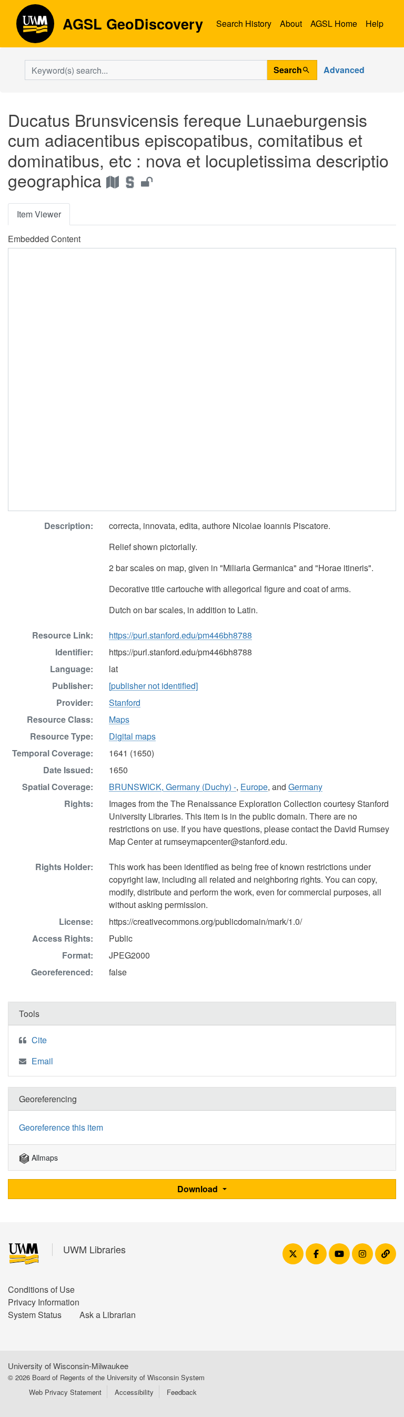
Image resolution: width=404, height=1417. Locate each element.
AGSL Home (333, 23)
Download (198, 1189)
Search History (243, 23)
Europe (254, 787)
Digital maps (132, 736)
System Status (35, 1315)
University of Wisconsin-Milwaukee (68, 1365)
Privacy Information (43, 1302)
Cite (39, 1040)
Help (374, 23)
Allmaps (43, 1157)
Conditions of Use (41, 1289)
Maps (119, 719)
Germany (305, 787)
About (291, 23)
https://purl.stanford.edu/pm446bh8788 (180, 635)
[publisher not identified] (153, 686)
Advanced (344, 70)
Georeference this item (61, 1127)
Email (42, 1061)
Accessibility (134, 1392)
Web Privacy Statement (65, 1392)
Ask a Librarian (107, 1315)
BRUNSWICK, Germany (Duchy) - (172, 787)
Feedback (182, 1392)
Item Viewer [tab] (39, 214)
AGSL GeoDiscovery (35, 27)
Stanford (124, 702)
